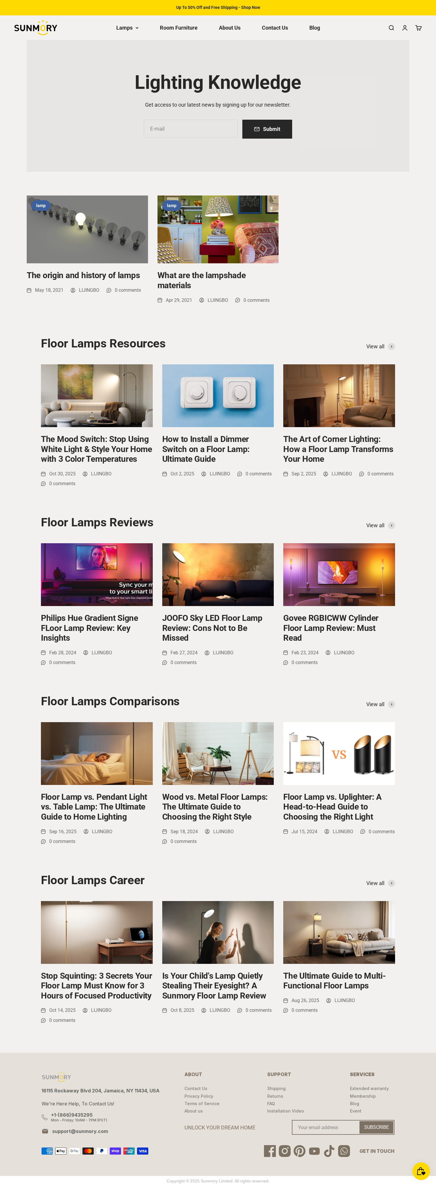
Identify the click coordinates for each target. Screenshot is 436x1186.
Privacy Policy (198, 1096)
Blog (314, 28)
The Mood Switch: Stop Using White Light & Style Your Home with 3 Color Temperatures (96, 449)
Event (356, 1110)
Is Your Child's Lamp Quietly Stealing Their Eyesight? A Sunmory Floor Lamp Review (214, 986)
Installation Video (285, 1110)
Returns (275, 1096)
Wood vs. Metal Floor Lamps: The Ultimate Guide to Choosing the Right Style (215, 807)
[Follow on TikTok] (329, 1151)
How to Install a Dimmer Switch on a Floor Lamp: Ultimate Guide (206, 449)
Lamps (124, 28)
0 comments (128, 290)
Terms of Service (201, 1103)
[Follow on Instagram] (285, 1151)
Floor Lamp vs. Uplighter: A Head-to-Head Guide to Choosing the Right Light (332, 807)
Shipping (276, 1088)
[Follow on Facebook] (270, 1151)
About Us (230, 28)
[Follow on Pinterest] (299, 1151)
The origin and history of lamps (83, 275)
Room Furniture (179, 28)
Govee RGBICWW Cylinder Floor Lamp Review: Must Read (330, 628)
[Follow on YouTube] (314, 1151)
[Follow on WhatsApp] (344, 1151)
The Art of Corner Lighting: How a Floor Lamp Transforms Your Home (338, 449)
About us (193, 1110)
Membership (363, 1096)
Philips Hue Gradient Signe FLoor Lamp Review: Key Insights (89, 628)
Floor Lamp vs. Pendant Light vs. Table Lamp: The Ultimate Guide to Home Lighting (94, 807)
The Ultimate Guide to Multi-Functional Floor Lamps (334, 981)
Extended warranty (369, 1088)
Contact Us (275, 28)
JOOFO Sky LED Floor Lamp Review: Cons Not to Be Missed (212, 628)
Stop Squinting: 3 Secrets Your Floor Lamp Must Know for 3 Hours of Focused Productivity (96, 986)
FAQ (271, 1103)
